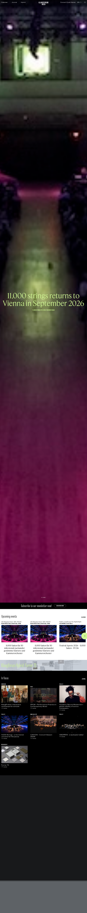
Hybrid (23, 2)
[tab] (41, 597)
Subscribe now (60, 606)
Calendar (4, 2)
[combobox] (79, 2)
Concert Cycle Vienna (67, 2)
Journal (14, 2)
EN (78, 2)
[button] (85, 2)
